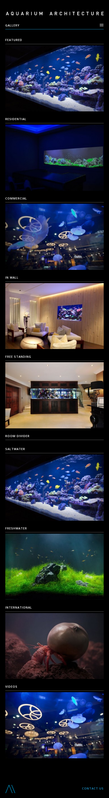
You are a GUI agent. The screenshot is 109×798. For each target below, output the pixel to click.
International (18, 607)
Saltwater (15, 449)
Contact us (93, 788)
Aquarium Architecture (54, 13)
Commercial (16, 198)
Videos (11, 686)
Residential (15, 119)
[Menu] (102, 25)
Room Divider (17, 436)
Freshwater (16, 528)
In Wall (12, 277)
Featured (13, 40)
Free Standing (18, 357)
